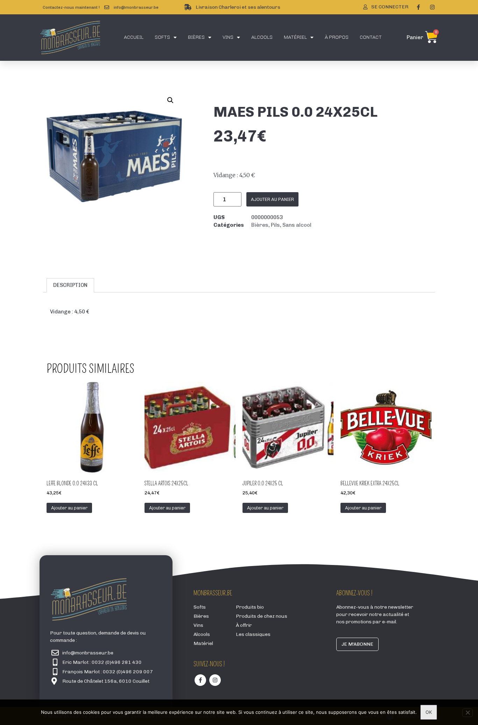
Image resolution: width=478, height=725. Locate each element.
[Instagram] (432, 7)
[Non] (467, 713)
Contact (371, 37)
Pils (275, 225)
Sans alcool (296, 225)
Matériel (295, 37)
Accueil (133, 37)
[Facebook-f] (418, 7)
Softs (162, 37)
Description (70, 285)
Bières (196, 37)
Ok (429, 712)
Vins (228, 37)
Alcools (262, 37)
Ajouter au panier (272, 199)
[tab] (70, 285)
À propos (337, 37)
